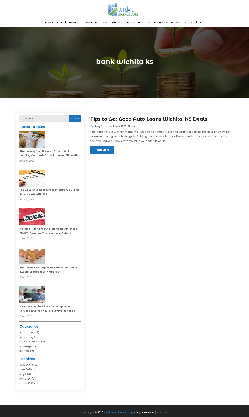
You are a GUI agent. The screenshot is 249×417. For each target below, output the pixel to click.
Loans (104, 22)
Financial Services (68, 22)
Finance (117, 22)
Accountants (27, 332)
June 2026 (25, 369)
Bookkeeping (26, 346)
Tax (147, 22)
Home (49, 22)
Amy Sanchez (103, 126)
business (24, 351)
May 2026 (25, 374)
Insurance (90, 22)
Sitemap (162, 412)
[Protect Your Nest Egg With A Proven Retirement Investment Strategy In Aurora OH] (32, 256)
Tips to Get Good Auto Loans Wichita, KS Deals (148, 119)
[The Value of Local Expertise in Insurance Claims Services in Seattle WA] (32, 179)
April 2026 (25, 379)
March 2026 (26, 383)
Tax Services (193, 22)
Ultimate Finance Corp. (119, 412)
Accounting (133, 22)
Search (75, 118)
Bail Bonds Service (29, 341)
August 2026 (26, 365)
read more (102, 150)
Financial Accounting (167, 22)
